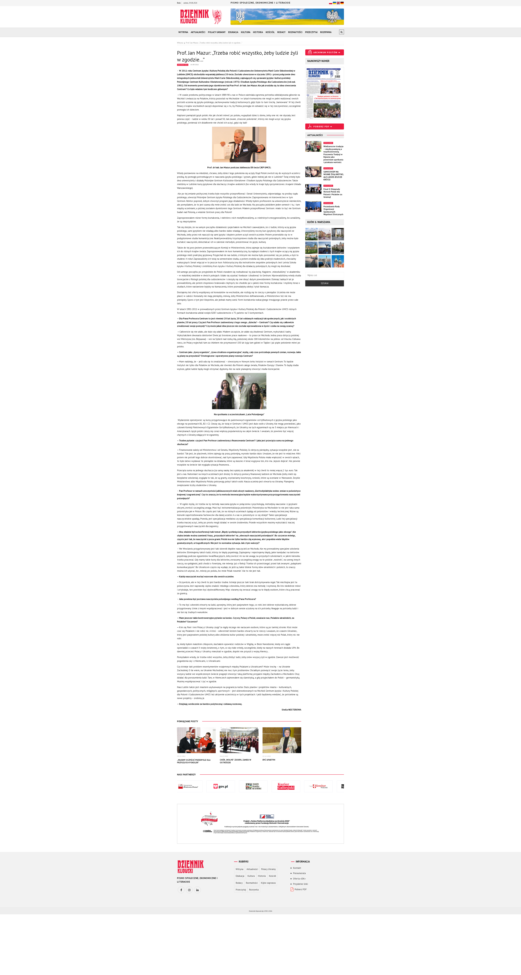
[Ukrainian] (334, 2)
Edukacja (233, 32)
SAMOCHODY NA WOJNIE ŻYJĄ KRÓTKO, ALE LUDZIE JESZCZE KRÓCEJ (333, 175)
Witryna (183, 32)
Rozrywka (325, 32)
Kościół (270, 32)
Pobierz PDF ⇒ (322, 126)
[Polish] (331, 2)
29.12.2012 (181, 756)
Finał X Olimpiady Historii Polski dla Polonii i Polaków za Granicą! (332, 193)
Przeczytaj (311, 32)
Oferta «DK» (299, 878)
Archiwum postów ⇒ (326, 52)
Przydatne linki (300, 883)
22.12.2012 (267, 756)
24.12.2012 (224, 756)
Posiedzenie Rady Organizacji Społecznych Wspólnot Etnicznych (333, 210)
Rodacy (281, 32)
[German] (342, 2)
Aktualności (198, 32)
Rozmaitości (295, 32)
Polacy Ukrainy (216, 32)
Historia (258, 32)
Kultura (245, 32)
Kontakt (297, 867)
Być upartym (269, 760)
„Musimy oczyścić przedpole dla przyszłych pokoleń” (193, 761)
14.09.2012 (194, 65)
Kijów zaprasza (268, 882)
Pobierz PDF (301, 889)
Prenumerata (299, 873)
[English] (338, 2)
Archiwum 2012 (183, 65)
